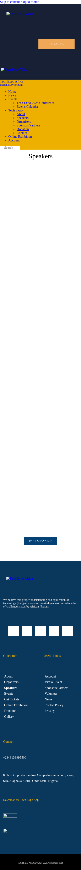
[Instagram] (40, 631)
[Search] (1, 148)
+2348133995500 (14, 757)
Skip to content (10, 2)
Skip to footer (29, 2)
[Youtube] (67, 631)
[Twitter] (54, 631)
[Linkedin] (13, 631)
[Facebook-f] (27, 631)
